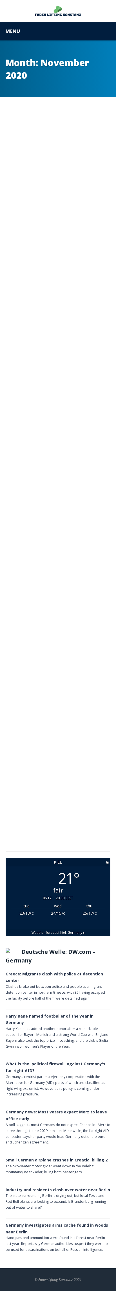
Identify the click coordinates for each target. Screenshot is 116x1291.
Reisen (16, 374)
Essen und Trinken (28, 194)
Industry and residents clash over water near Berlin (58, 1189)
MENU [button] (13, 31)
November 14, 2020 (49, 821)
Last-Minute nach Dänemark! (39, 386)
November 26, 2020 (49, 287)
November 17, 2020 (49, 648)
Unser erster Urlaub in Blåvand (47, 748)
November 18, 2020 (49, 465)
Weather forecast (58, 932)
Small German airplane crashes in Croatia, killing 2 (57, 1160)
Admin (23, 287)
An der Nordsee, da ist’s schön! (49, 576)
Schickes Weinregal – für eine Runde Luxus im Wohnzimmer (51, 210)
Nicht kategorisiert (30, 564)
